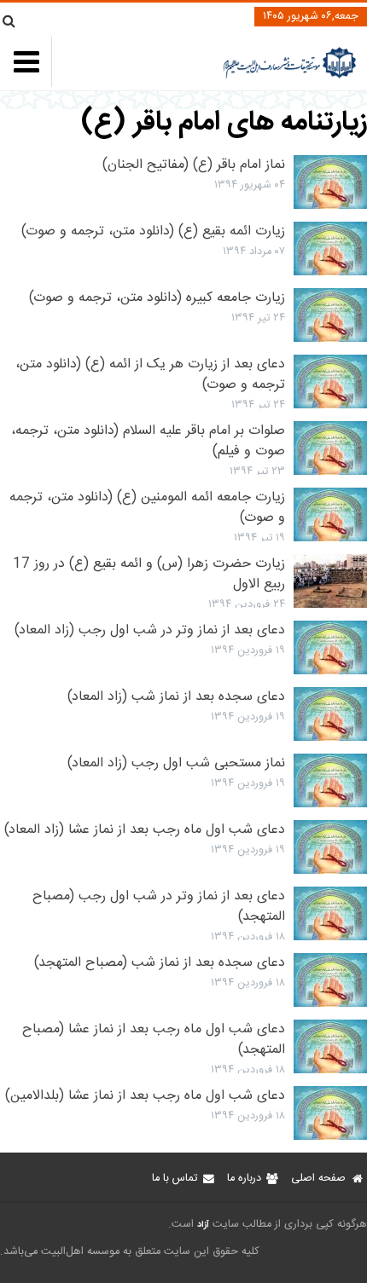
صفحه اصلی (318, 1179)
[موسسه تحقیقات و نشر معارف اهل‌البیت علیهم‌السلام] (289, 76)
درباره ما (244, 1179)
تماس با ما (174, 1179)
